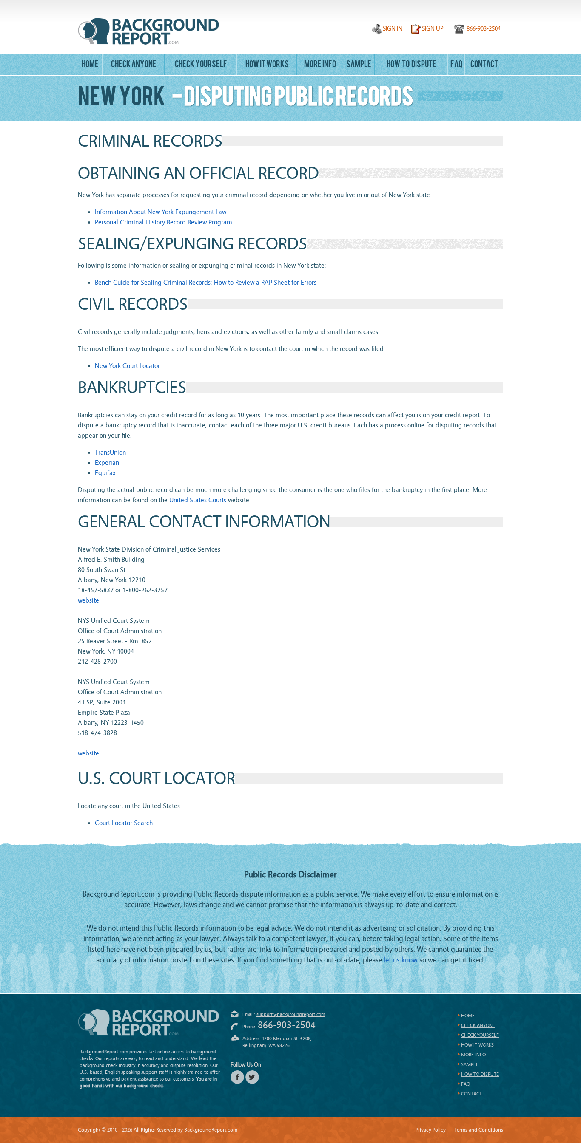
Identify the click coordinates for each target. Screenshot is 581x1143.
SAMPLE (358, 65)
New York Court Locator (127, 366)
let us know (401, 960)
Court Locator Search (124, 823)
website (88, 600)
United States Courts (197, 500)
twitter (252, 1077)
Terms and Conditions (478, 1130)
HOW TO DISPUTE (411, 65)
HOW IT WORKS (267, 65)
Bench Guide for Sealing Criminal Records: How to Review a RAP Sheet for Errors (205, 282)
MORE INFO (320, 65)
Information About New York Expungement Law (160, 212)
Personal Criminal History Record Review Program (163, 222)
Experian (107, 463)
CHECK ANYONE (134, 65)
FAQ (456, 65)
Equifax (105, 473)
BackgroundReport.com (148, 1022)
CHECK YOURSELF (201, 65)
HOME (90, 65)
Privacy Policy (431, 1130)
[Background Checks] (148, 31)
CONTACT (484, 65)
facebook (237, 1077)
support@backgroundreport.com (290, 1014)
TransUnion (110, 452)
